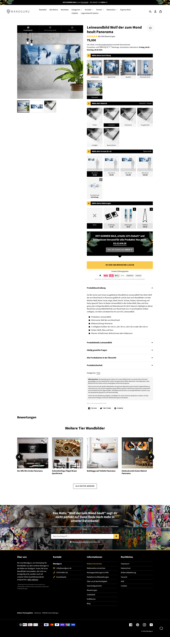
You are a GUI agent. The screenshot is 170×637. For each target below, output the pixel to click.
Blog (88, 603)
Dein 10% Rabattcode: (119, 249)
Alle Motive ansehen (85, 486)
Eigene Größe (147, 151)
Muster (149, 103)
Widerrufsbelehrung (128, 572)
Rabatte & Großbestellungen (98, 577)
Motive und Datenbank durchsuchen (86, 542)
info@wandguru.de (63, 568)
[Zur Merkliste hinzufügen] (150, 28)
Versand (124, 577)
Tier (82, 428)
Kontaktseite (61, 577)
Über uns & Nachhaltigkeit (97, 581)
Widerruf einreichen (94, 563)
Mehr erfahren (33, 579)
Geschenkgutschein (94, 586)
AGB (122, 581)
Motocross (37, 613)
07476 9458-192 (62, 572)
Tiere (98, 373)
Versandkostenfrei (105, 44)
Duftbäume (91, 599)
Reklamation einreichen (96, 568)
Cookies (124, 586)
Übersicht (142, 103)
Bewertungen (92, 590)
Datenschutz (125, 568)
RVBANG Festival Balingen (50, 613)
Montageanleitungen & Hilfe (98, 572)
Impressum (125, 563)
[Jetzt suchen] (116, 536)
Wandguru (149, 631)
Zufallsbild (91, 594)
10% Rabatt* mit (98, 2)
